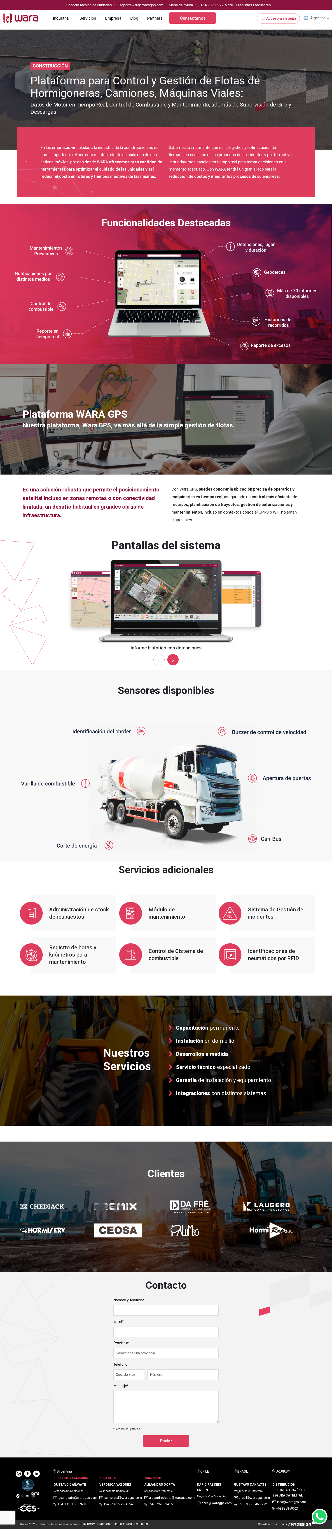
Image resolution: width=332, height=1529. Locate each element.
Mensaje (120, 1386)
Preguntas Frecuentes (253, 5)
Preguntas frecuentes (131, 1524)
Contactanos (193, 18)
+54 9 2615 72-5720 (217, 5)
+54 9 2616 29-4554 (118, 1504)
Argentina (317, 18)
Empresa (113, 18)
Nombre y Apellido (128, 1300)
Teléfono (120, 1364)
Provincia (120, 1343)
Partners (155, 18)
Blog (134, 18)
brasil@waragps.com (254, 1497)
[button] (316, 18)
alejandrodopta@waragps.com (172, 1497)
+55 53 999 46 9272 (252, 1504)
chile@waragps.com (217, 1503)
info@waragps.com (291, 1502)
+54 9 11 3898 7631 (72, 1504)
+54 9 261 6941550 (162, 1504)
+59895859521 (287, 1508)
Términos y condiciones (96, 1524)
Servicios (87, 18)
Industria (61, 18)
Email (117, 1321)
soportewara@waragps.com (141, 5)
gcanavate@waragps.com (77, 1497)
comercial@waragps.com (123, 1497)
